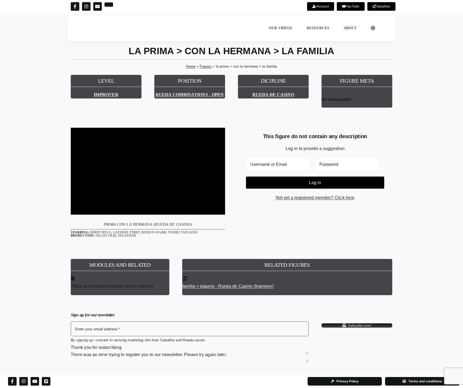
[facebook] (75, 6)
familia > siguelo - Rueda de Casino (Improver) (228, 286)
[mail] (108, 4)
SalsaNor (127, 235)
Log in (315, 182)
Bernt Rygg (100, 232)
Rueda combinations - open (190, 94)
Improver (106, 94)
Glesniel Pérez (126, 232)
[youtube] (97, 6)
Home (190, 66)
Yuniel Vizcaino (183, 232)
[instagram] (86, 6)
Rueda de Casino (273, 94)
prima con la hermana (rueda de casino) (148, 224)
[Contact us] (373, 28)
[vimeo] (46, 381)
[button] (386, 28)
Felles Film (106, 235)
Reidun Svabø (153, 232)
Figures (206, 66)
